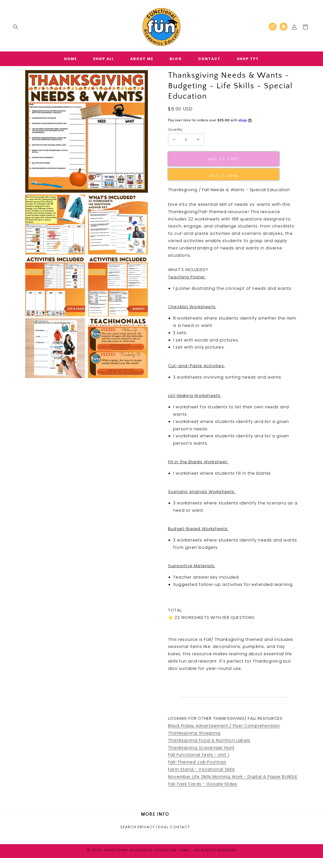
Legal (162, 827)
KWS (185, 850)
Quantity (175, 129)
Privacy (146, 827)
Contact (180, 827)
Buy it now (223, 175)
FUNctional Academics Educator (140, 850)
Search (128, 827)
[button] (15, 27)
